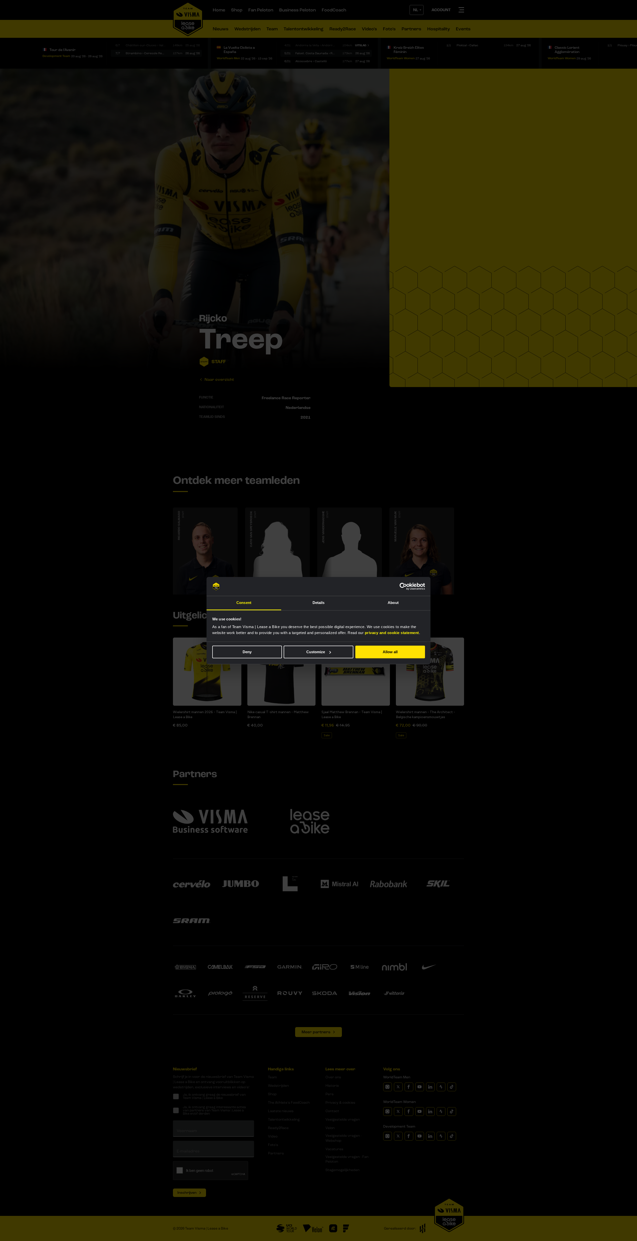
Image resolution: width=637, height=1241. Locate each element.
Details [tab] (319, 603)
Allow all (390, 652)
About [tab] (393, 603)
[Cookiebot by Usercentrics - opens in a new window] (403, 586)
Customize (315, 652)
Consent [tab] (243, 603)
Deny (247, 652)
